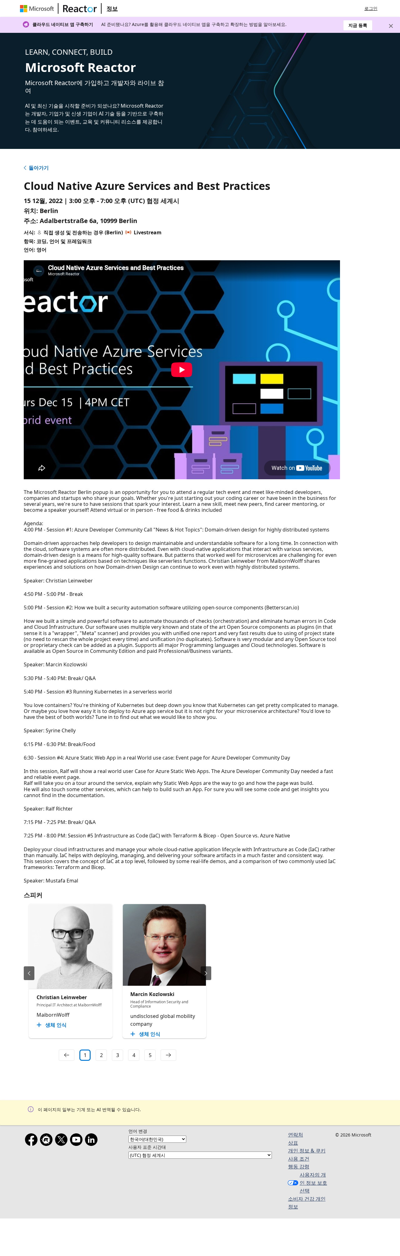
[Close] (391, 26)
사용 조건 (298, 1158)
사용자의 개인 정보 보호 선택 (313, 1182)
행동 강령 (298, 1166)
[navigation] (66, 1055)
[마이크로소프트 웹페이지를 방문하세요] (38, 8)
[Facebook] (32, 1140)
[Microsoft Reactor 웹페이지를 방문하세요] (80, 8)
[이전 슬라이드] (29, 973)
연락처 (295, 1134)
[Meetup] (47, 1140)
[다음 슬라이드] (206, 973)
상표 (293, 1142)
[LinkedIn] (92, 1140)
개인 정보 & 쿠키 (307, 1150)
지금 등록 (357, 25)
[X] (62, 1140)
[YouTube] (77, 1140)
